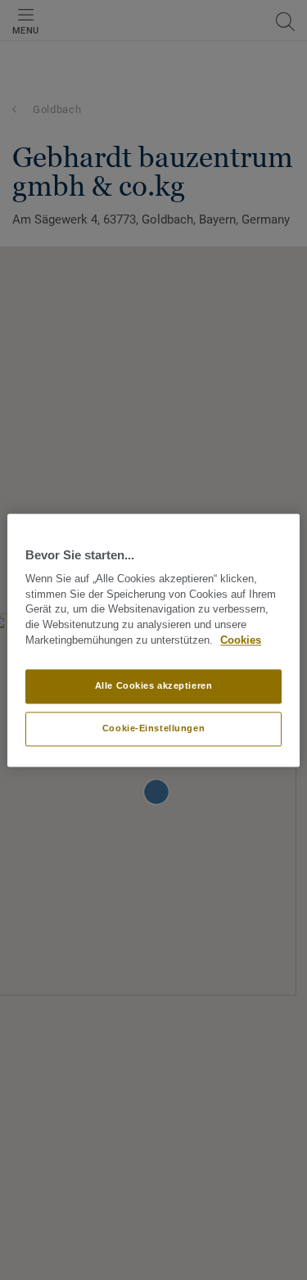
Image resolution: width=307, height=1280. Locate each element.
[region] (153, 640)
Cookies (240, 640)
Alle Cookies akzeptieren (154, 685)
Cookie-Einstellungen (153, 728)
